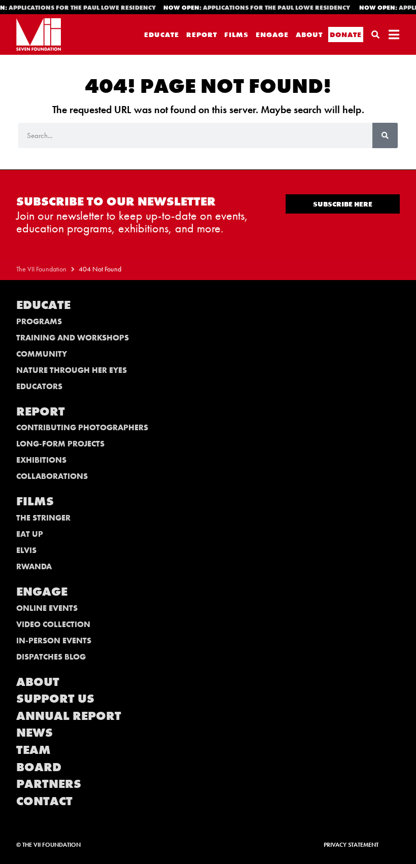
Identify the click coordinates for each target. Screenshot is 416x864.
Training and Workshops (72, 337)
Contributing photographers (82, 427)
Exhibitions (41, 460)
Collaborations (52, 476)
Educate (161, 34)
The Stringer (43, 517)
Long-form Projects (60, 443)
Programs (39, 321)
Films (236, 34)
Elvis (26, 550)
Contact (44, 801)
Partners (48, 783)
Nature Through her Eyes (71, 370)
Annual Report (68, 715)
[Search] (385, 135)
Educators (39, 386)
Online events (47, 608)
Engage (272, 34)
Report (201, 34)
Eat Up (29, 534)
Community (41, 354)
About (309, 34)
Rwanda (34, 566)
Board (38, 767)
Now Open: (255, 8)
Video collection (53, 624)
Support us (55, 698)
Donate (346, 34)
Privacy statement (351, 845)
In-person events (53, 640)
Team (33, 749)
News (34, 732)
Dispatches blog (51, 656)
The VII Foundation (41, 269)
